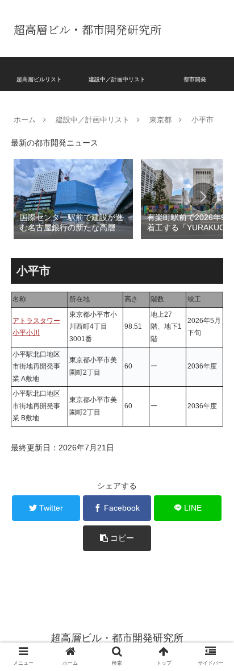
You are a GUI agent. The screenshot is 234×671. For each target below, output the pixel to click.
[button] (203, 197)
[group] (73, 198)
